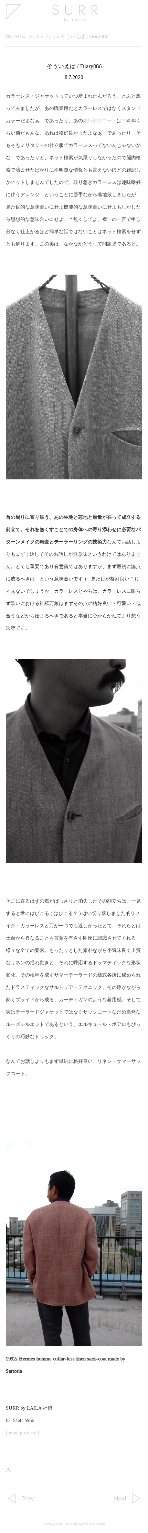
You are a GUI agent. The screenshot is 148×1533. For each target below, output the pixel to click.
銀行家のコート (100, 120)
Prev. (28, 1499)
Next (120, 1499)
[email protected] (23, 1432)
